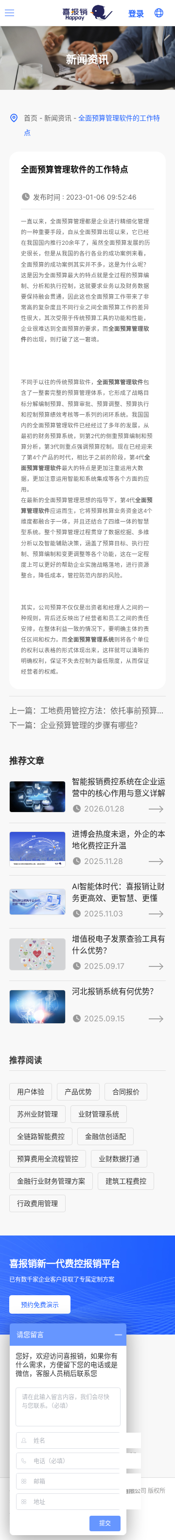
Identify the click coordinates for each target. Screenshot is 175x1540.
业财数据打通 (119, 1158)
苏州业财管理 (37, 1114)
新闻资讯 (57, 118)
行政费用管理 (37, 1203)
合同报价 (126, 1091)
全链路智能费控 (41, 1136)
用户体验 (30, 1091)
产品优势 (78, 1091)
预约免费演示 (40, 1304)
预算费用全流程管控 (47, 1158)
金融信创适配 (105, 1136)
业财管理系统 (98, 1114)
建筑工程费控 (125, 1181)
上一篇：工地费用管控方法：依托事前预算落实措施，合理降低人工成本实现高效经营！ (87, 710)
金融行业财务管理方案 (51, 1181)
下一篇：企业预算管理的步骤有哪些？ (75, 725)
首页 (30, 118)
